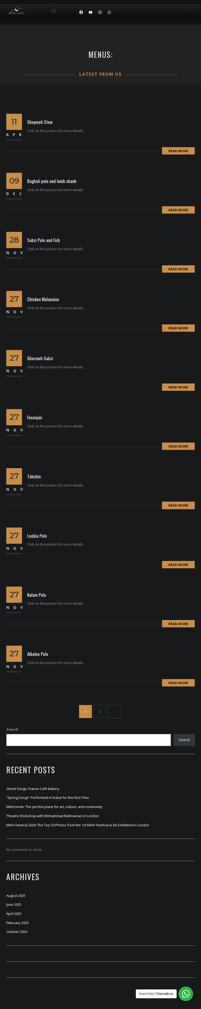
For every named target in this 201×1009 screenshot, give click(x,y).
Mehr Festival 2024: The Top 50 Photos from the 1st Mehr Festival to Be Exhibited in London (77, 825)
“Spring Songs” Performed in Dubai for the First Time (47, 797)
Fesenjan (34, 417)
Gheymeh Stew (40, 122)
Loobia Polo (37, 535)
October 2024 (16, 931)
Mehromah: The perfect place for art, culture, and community (54, 806)
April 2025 (13, 913)
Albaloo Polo (37, 654)
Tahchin (34, 476)
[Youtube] (90, 12)
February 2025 (17, 922)
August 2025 (15, 895)
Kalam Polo (36, 595)
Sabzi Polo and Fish (43, 240)
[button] (53, 11)
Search (12, 729)
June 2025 (13, 904)
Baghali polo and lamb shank (51, 181)
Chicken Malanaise (43, 299)
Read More (178, 150)
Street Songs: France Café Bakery (32, 788)
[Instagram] (100, 12)
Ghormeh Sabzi (40, 358)
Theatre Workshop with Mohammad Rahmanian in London (52, 815)
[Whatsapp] (109, 12)
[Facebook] (81, 12)
